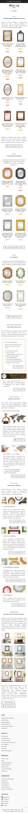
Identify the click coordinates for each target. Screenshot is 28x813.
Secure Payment (5, 764)
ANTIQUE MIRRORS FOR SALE (15, 146)
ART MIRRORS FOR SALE (15, 316)
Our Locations (5, 744)
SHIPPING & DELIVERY (19, 476)
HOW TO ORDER (20, 439)
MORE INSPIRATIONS (9, 702)
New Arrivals (4, 720)
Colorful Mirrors (5, 787)
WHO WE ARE (19, 366)
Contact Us (4, 771)
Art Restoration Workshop (8, 742)
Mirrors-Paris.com (15, 809)
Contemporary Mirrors (7, 726)
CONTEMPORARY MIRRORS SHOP (16, 580)
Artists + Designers (6, 750)
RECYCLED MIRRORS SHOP (18, 552)
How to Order (5, 758)
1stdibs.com (8, 384)
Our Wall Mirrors (5, 738)
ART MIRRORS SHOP (19, 605)
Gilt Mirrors (4, 781)
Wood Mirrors (5, 785)
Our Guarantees (5, 740)
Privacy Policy (20, 811)
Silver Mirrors (5, 783)
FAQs (2, 760)
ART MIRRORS (8, 595)
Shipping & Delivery (6, 762)
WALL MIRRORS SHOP (9, 706)
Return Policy (5, 767)
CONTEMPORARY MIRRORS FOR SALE (15, 247)
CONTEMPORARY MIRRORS (11, 567)
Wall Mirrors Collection (7, 718)
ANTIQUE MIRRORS (9, 506)
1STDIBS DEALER (20, 389)
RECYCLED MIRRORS (10, 536)
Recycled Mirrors (6, 724)
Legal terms (13, 811)
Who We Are (4, 736)
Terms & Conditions (6, 769)
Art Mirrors (4, 728)
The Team (4, 746)
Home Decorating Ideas (7, 779)
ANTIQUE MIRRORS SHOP (18, 521)
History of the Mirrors (7, 789)
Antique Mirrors (5, 722)
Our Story (4, 748)
